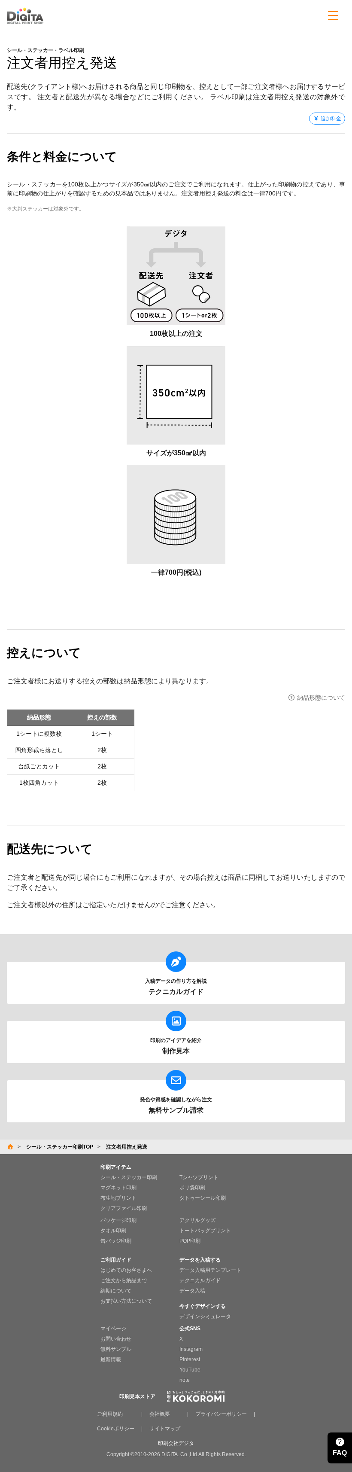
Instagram (191, 1349)
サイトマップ (164, 1429)
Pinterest (189, 1359)
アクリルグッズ (197, 1220)
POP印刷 (189, 1241)
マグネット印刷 (118, 1188)
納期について (115, 1291)
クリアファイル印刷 (123, 1208)
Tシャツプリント (198, 1177)
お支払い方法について (126, 1301)
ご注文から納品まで (123, 1280)
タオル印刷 (113, 1231)
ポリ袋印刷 (192, 1188)
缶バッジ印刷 (115, 1241)
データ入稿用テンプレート (210, 1270)
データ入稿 (192, 1291)
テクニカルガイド (200, 1280)
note (184, 1380)
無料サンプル (115, 1349)
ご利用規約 (110, 1414)
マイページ (113, 1329)
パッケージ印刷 (118, 1220)
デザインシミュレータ (205, 1317)
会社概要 (159, 1414)
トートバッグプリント (205, 1231)
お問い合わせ (115, 1339)
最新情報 (110, 1359)
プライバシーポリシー (221, 1414)
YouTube (189, 1370)
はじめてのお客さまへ (126, 1270)
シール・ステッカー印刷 (128, 1177)
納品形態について (320, 697)
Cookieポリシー (115, 1429)
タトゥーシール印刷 (202, 1198)
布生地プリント (118, 1198)
